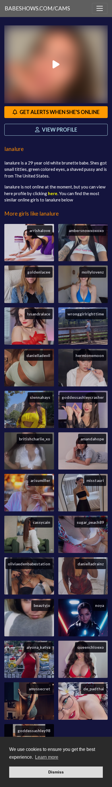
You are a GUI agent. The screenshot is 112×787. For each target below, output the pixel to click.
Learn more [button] (46, 757)
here (52, 193)
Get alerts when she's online (59, 112)
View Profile (59, 129)
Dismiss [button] (56, 772)
